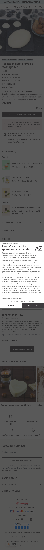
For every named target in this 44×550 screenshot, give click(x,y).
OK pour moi (33, 305)
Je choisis (10, 305)
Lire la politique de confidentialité (12, 298)
